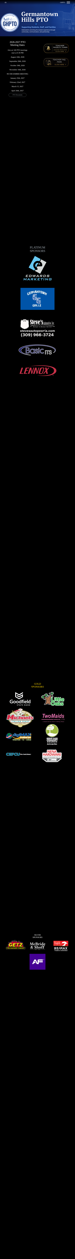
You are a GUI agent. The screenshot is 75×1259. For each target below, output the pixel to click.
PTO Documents (17, 95)
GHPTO (62, 2)
